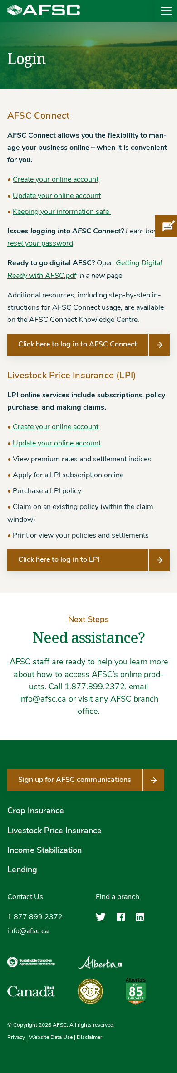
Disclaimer (89, 1037)
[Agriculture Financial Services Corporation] (43, 11)
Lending (22, 870)
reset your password (40, 243)
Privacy (16, 1037)
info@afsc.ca (28, 931)
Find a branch (117, 897)
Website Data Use (51, 1037)
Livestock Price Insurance (54, 831)
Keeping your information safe (62, 212)
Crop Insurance (35, 811)
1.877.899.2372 (35, 917)
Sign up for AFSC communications (74, 780)
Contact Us (25, 897)
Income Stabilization (44, 851)
